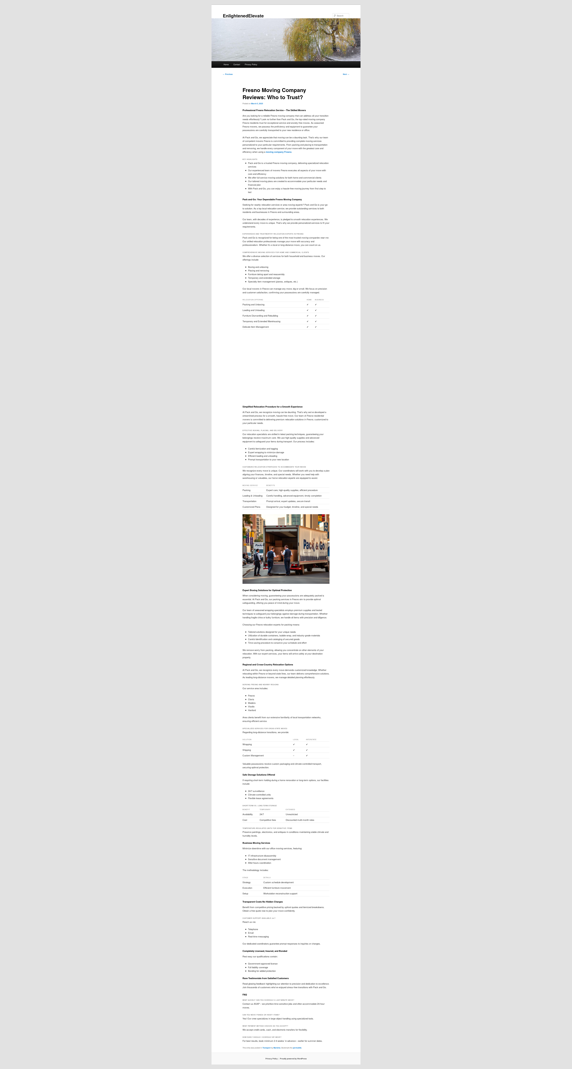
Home (226, 64)
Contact (236, 64)
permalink (297, 1047)
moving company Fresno (279, 152)
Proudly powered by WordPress (293, 1058)
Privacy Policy (251, 64)
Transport (266, 1047)
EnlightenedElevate (243, 15)
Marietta (276, 1047)
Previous (228, 74)
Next (346, 74)
